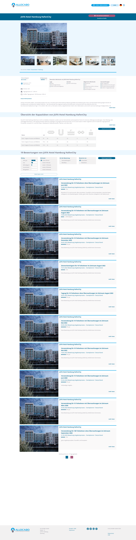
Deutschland (34, 69)
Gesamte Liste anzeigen (107, 128)
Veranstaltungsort (66, 160)
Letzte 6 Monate (46, 162)
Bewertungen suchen (38, 174)
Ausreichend (26, 167)
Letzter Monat (45, 160)
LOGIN (114, 5)
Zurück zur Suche (101, 18)
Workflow (64, 162)
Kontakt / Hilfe (72, 528)
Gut (24, 162)
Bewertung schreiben (107, 158)
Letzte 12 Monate (46, 165)
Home (28, 69)
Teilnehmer (84, 162)
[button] (23, 60)
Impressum (72, 530)
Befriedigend (26, 165)
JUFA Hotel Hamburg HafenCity (70, 179)
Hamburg (40, 69)
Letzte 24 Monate (46, 167)
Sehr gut (25, 160)
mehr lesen (112, 107)
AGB (109, 535)
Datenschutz (111, 533)
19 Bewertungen (43, 78)
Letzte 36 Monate (46, 169)
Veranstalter (84, 160)
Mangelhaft (26, 169)
